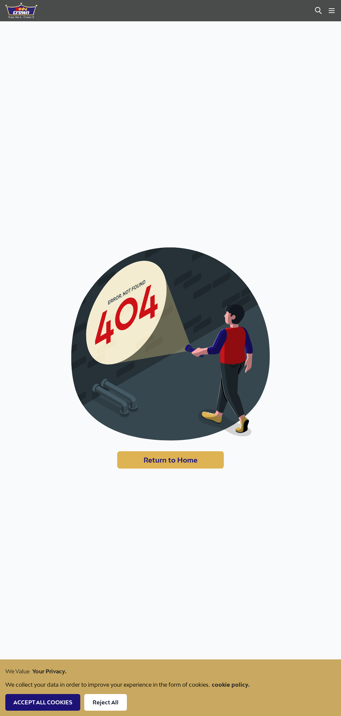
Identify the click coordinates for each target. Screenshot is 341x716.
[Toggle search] (318, 11)
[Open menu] (332, 11)
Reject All (106, 702)
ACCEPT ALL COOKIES (42, 702)
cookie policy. (231, 684)
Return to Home (170, 460)
